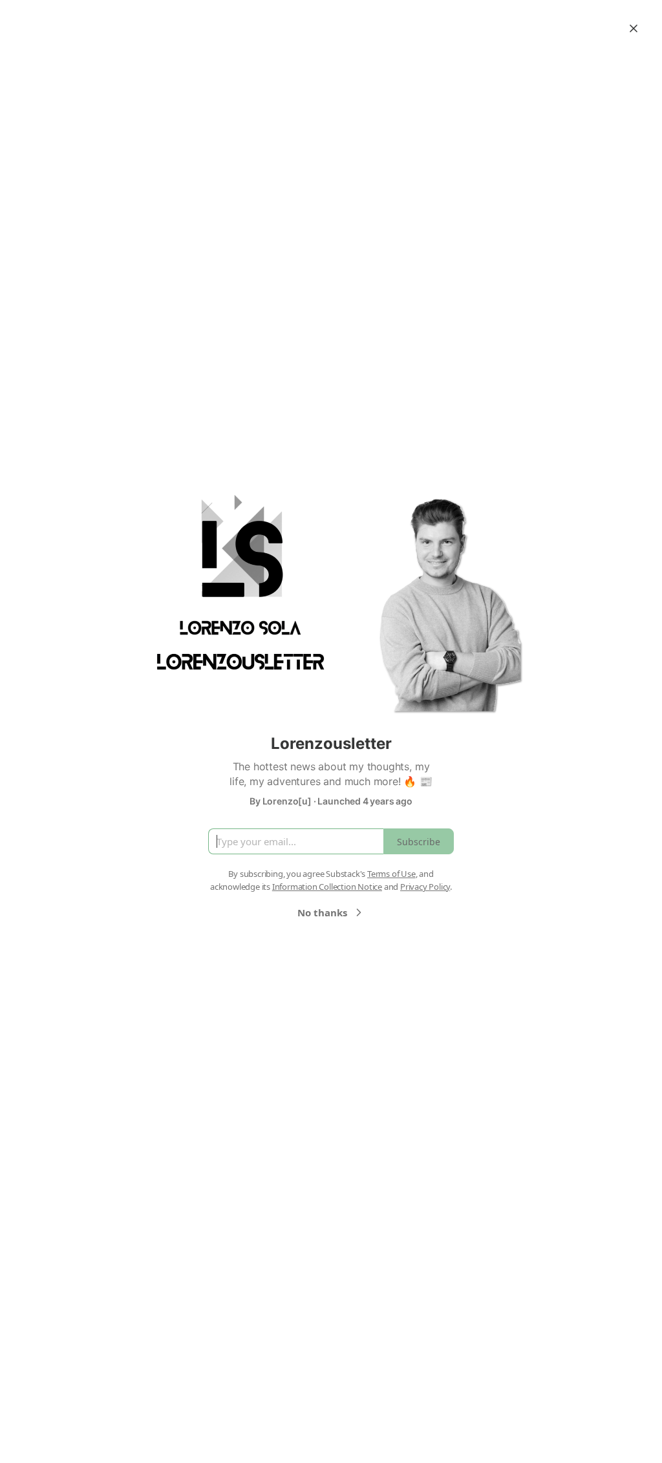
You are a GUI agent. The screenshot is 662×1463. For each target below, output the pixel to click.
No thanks (322, 912)
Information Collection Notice (327, 886)
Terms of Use (391, 873)
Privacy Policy (425, 886)
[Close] (633, 28)
